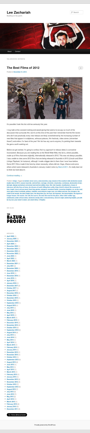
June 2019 (10, 273)
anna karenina (43, 181)
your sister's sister (20, 200)
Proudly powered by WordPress (45, 425)
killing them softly (49, 187)
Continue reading (14, 175)
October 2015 (11, 300)
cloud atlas (57, 183)
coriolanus (65, 183)
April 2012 (10, 399)
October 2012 (11, 384)
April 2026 (10, 236)
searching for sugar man (46, 191)
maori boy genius (34, 189)
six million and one (61, 191)
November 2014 (12, 325)
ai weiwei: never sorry (30, 181)
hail (54, 185)
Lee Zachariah (18, 12)
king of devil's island (62, 187)
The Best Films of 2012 (23, 67)
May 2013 (10, 367)
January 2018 (11, 283)
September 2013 (12, 359)
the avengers (72, 191)
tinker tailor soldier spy (67, 195)
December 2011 (12, 409)
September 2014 (12, 330)
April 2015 (10, 315)
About (9, 51)
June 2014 (10, 337)
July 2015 (10, 308)
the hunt (49, 193)
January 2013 (11, 377)
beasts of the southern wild (61, 181)
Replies (42, 200)
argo (50, 181)
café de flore (36, 183)
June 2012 (10, 394)
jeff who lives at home (21, 187)
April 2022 (10, 258)
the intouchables (67, 193)
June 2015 (10, 310)
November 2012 (12, 382)
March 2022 (11, 261)
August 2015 (11, 305)
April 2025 (10, 243)
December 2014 (12, 322)
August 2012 (11, 389)
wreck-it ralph (59, 198)
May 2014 (10, 340)
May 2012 (10, 396)
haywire (58, 185)
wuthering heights (70, 198)
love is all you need (21, 189)
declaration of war (76, 183)
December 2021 (12, 263)
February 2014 (12, 347)
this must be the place (52, 195)
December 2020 (12, 268)
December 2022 (12, 251)
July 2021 (10, 266)
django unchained (19, 185)
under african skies (21, 198)
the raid (27, 195)
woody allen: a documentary (44, 198)
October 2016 (11, 295)
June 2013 (10, 364)
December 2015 (12, 298)
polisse (28, 191)
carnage (44, 183)
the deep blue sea (40, 193)
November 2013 (12, 354)
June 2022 (10, 256)
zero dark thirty (33, 200)
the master (20, 195)
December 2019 (12, 271)
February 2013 (12, 374)
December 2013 (12, 352)
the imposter (57, 193)
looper (12, 189)
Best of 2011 (63, 167)
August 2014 (11, 332)
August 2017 (11, 290)
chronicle (50, 183)
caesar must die (26, 183)
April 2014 (10, 342)
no (73, 189)
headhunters (66, 185)
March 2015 (11, 317)
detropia (9, 185)
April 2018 (10, 280)
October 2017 (11, 288)
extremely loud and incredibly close (37, 185)
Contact (17, 51)
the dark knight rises (27, 193)
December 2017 (12, 285)
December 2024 (12, 246)
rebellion (34, 191)
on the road (78, 189)
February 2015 (12, 320)
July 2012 (10, 391)
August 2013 (11, 362)
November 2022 (12, 253)
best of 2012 (16, 183)
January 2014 (11, 350)
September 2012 (12, 387)
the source (34, 195)
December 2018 (12, 275)
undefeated (10, 198)
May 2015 (10, 313)
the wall (41, 195)
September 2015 (12, 303)
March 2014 (11, 345)
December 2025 (12, 241)
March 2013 (11, 372)
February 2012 (12, 404)
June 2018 (10, 278)
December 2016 (12, 293)
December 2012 (12, 379)
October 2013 (11, 357)
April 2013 (10, 369)
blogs (15, 181)
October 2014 (11, 327)
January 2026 (11, 238)
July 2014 (10, 335)
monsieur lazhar (53, 189)
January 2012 (11, 406)
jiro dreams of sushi (35, 187)
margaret (44, 189)
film (51, 185)
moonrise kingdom (65, 189)
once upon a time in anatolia (16, 191)
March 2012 (11, 401)
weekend (32, 198)
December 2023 (12, 248)
